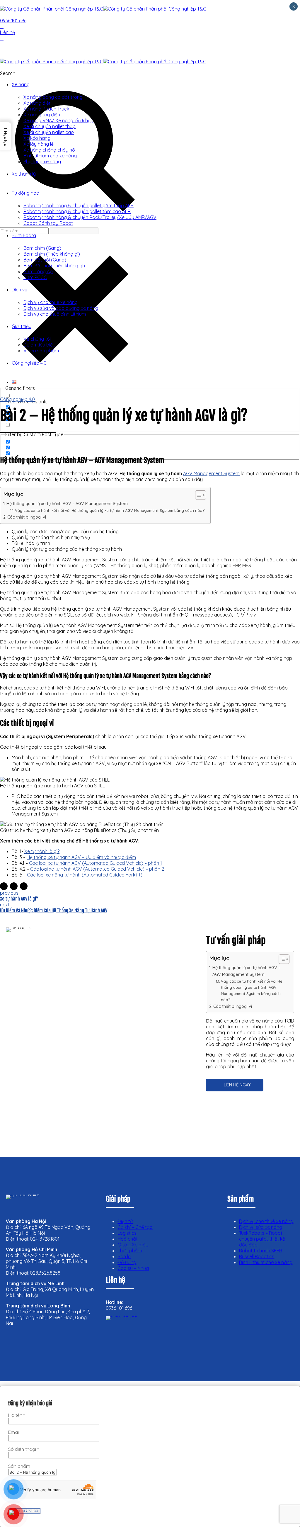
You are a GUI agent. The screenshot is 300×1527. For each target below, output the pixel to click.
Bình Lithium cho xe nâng (50, 156)
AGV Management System (211, 473)
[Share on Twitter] (14, 886)
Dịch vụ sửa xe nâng (260, 1227)
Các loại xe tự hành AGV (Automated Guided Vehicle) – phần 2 (97, 869)
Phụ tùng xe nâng (42, 161)
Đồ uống (126, 1262)
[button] (5, 136)
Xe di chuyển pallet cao (48, 132)
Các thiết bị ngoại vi (27, 517)
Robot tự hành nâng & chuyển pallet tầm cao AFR (77, 211)
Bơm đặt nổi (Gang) (44, 260)
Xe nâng (21, 84)
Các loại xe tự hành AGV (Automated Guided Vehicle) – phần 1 (95, 863)
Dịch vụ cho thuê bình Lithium (54, 314)
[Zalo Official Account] (129, 1339)
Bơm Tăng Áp (38, 271)
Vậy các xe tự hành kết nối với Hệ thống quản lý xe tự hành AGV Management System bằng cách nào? (109, 510)
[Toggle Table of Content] (197, 495)
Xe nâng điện (37, 103)
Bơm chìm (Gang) (42, 248)
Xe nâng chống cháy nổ (49, 150)
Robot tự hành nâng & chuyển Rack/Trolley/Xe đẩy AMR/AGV (89, 217)
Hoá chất (127, 1239)
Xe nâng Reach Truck (46, 109)
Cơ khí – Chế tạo (135, 1227)
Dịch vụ (19, 290)
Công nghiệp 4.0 (29, 363)
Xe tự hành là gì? (41, 851)
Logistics (127, 1233)
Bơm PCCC (35, 277)
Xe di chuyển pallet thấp (49, 126)
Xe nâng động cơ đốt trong (53, 97)
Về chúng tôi (37, 339)
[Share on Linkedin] (24, 886)
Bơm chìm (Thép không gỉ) (51, 254)
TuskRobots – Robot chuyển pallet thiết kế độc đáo (262, 1239)
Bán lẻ (124, 1256)
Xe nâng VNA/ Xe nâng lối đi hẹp (58, 120)
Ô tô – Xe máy (132, 1245)
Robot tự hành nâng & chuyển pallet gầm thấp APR (78, 205)
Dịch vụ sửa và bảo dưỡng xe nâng (60, 308)
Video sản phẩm (41, 351)
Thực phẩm (129, 1250)
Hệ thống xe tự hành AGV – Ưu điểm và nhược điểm (81, 857)
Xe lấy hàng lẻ (38, 144)
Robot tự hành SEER (260, 1250)
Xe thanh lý (24, 174)
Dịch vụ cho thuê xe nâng (50, 302)
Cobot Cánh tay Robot (48, 223)
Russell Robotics (256, 1256)
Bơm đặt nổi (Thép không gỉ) (54, 266)
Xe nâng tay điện (41, 115)
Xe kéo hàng (36, 138)
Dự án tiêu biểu (39, 345)
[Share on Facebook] (4, 886)
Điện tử (125, 1221)
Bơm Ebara (24, 235)
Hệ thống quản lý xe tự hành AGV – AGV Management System (67, 503)
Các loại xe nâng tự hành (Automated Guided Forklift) (84, 875)
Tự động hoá (25, 193)
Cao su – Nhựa (133, 1268)
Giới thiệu (21, 326)
